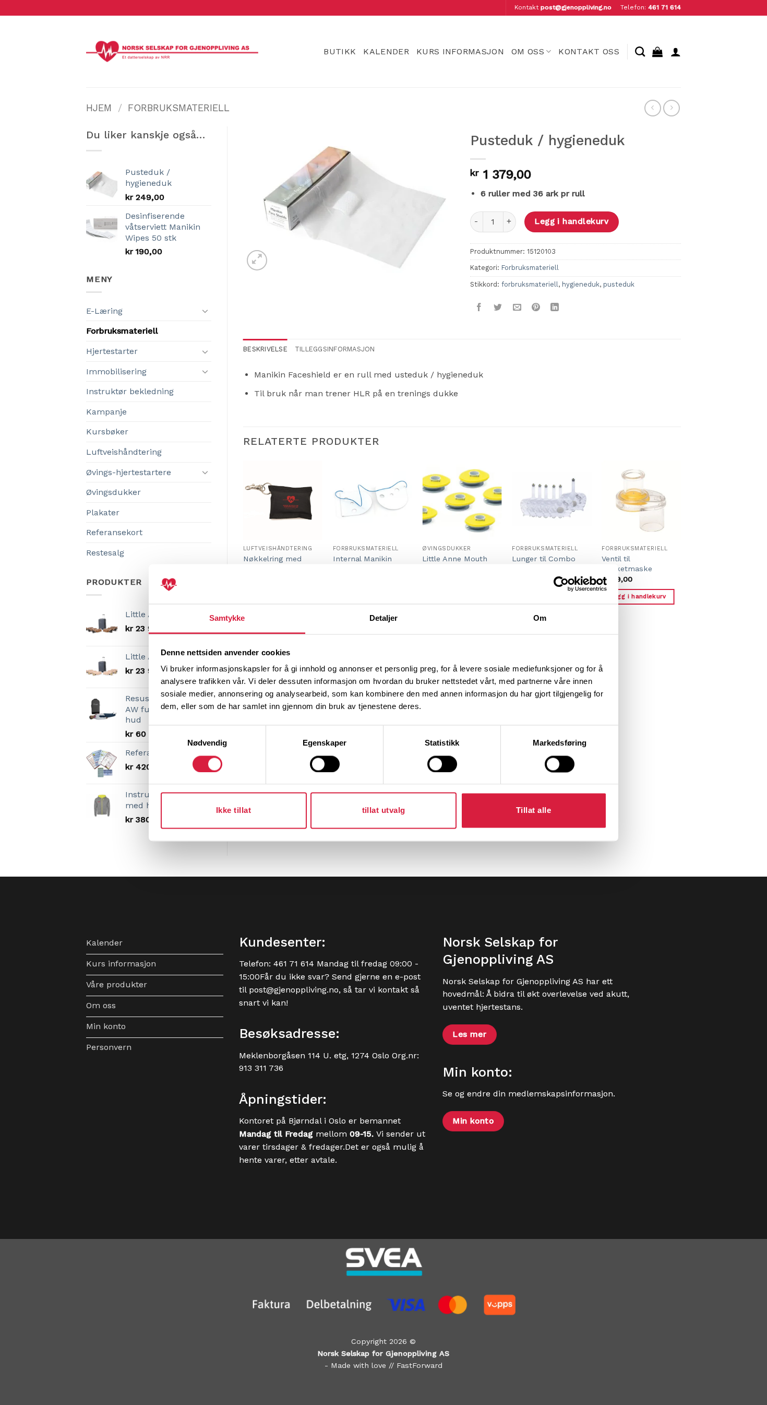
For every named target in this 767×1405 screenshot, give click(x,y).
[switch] (325, 763)
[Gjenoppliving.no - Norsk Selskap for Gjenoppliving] (172, 51)
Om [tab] (539, 618)
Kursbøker (107, 431)
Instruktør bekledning (130, 391)
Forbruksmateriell (179, 107)
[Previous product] (671, 108)
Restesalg (105, 553)
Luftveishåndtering (124, 452)
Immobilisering (116, 371)
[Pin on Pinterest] (535, 307)
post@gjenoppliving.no (576, 7)
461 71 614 (664, 7)
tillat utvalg (383, 810)
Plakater (102, 512)
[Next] (680, 546)
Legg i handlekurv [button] (638, 596)
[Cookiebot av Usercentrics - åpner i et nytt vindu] (561, 584)
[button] (657, 51)
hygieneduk (581, 284)
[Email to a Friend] (516, 307)
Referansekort (114, 532)
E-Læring (104, 311)
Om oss (527, 51)
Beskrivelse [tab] (265, 349)
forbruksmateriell (529, 284)
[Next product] (652, 108)
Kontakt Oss (588, 51)
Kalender (386, 51)
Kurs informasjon (460, 51)
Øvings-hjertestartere (128, 472)
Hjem (99, 107)
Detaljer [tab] (383, 618)
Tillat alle (533, 810)
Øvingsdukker (113, 492)
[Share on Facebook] (479, 307)
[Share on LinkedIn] (555, 307)
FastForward (419, 1365)
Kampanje (106, 412)
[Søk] (640, 51)
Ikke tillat (233, 810)
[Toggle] (205, 310)
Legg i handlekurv (571, 221)
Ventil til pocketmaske (627, 563)
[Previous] (243, 546)
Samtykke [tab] (227, 618)
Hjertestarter (112, 351)
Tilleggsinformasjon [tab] (335, 349)
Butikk (339, 51)
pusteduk (618, 284)
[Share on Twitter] (498, 307)
